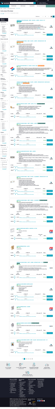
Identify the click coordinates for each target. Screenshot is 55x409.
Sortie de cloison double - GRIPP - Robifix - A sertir (27, 123)
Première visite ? (13, 383)
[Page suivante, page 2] (32, 359)
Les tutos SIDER (40, 385)
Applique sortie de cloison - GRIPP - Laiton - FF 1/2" (27, 103)
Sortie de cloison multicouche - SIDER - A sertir (26, 151)
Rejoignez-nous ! (13, 389)
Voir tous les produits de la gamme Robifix (24, 125)
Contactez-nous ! (23, 396)
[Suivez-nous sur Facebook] (39, 400)
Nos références (13, 388)
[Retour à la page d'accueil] (5, 3)
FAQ (29, 384)
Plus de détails (19, 30)
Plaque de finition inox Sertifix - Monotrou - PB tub (27, 228)
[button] (2, 13)
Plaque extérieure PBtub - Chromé (23, 306)
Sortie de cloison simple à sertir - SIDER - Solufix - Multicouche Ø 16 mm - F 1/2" (32, 339)
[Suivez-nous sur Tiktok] (44, 400)
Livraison (30, 383)
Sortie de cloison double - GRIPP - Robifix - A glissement (28, 200)
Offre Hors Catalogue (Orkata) (21, 392)
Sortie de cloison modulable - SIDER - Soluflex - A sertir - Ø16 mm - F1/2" (31, 20)
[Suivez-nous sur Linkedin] (38, 400)
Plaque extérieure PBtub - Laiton (23, 246)
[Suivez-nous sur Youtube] (42, 400)
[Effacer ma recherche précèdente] (7, 24)
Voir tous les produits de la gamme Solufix (24, 44)
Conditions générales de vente (31, 387)
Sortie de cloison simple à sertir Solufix (25, 284)
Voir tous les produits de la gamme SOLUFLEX (24, 23)
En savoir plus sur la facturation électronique (32, 392)
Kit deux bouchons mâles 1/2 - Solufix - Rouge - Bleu (27, 65)
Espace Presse (12, 392)
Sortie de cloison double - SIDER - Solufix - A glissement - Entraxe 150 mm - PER (32, 176)
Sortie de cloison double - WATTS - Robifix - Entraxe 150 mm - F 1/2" (30, 262)
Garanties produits (32, 385)
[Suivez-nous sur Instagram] (41, 400)
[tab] (14, 379)
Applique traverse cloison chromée (24, 323)
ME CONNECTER (49, 34)
